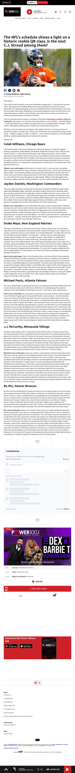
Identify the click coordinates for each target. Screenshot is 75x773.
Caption (66, 84)
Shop (41, 18)
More (58, 18)
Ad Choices (30, 745)
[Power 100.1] (37, 2)
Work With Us (8, 702)
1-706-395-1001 (38, 588)
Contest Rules (8, 698)
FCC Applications (9, 709)
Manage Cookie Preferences (11, 748)
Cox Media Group (12, 744)
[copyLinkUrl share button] (18, 90)
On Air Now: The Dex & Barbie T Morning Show (37, 562)
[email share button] (14, 90)
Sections (5, 2)
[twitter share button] (9, 90)
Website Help (8, 733)
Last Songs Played (20, 18)
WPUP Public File (9, 705)
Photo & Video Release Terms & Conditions (18, 716)
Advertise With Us (50, 18)
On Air (29, 18)
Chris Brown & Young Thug (41, 12)
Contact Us (7, 695)
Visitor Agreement (57, 744)
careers (42, 745)
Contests (35, 18)
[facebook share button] (5, 90)
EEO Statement (9, 713)
